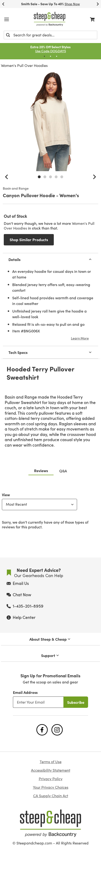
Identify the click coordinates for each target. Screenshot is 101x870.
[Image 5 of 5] (62, 177)
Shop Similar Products (29, 239)
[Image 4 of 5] (56, 177)
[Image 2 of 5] (45, 177)
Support (48, 655)
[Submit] (8, 35)
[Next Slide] (97, 4)
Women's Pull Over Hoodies (24, 65)
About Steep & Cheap (48, 639)
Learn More (80, 338)
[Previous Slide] (3, 4)
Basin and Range (16, 188)
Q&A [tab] (63, 470)
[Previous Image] (6, 177)
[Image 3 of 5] (50, 177)
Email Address (25, 692)
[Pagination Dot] (44, 56)
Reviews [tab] (41, 470)
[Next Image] (94, 177)
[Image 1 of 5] (39, 177)
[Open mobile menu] (6, 19)
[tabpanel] (50, 509)
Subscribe (75, 702)
